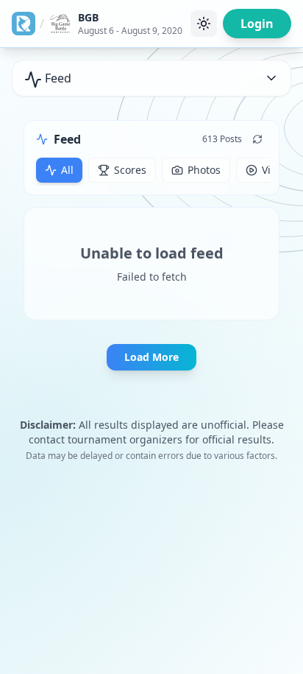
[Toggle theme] (203, 23)
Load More (151, 357)
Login (257, 23)
